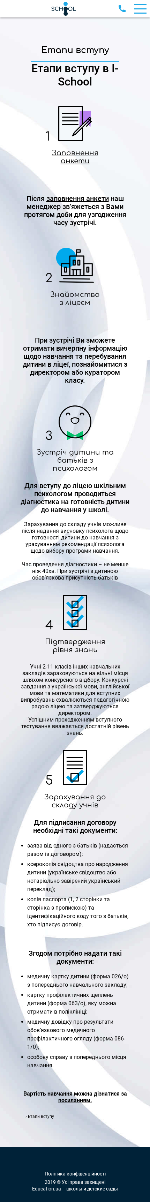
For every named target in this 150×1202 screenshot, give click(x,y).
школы (74, 1189)
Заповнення (75, 152)
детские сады (102, 1189)
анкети (75, 160)
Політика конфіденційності (75, 1174)
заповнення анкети (77, 198)
